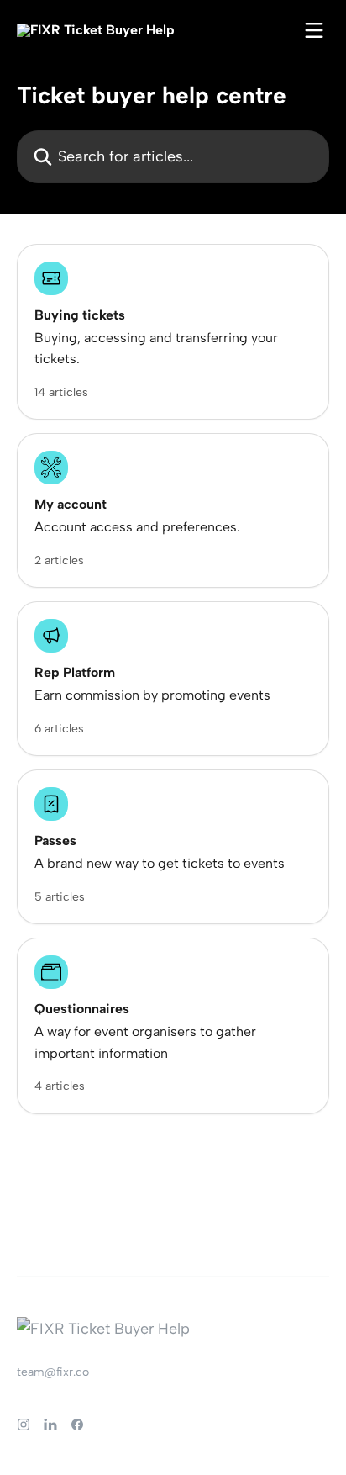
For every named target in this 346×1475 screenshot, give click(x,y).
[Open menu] (314, 30)
